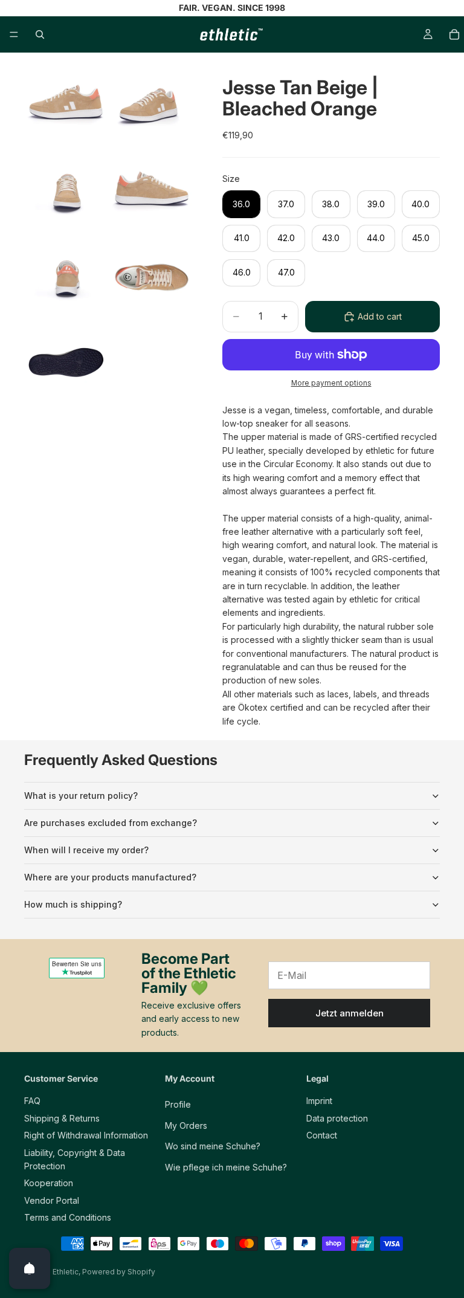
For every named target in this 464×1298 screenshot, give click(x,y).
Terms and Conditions (67, 1217)
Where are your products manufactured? (110, 877)
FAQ (32, 1101)
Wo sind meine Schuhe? (212, 1146)
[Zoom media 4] (151, 192)
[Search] (40, 34)
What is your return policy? (81, 795)
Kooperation (48, 1183)
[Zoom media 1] (66, 106)
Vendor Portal (51, 1200)
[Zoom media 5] (66, 278)
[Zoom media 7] (66, 363)
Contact (321, 1135)
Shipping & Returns (62, 1117)
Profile (178, 1104)
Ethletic (66, 1271)
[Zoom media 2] (151, 106)
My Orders (186, 1125)
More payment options (331, 383)
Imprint (319, 1101)
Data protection (337, 1117)
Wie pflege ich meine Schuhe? (226, 1166)
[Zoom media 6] (151, 278)
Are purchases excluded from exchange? (110, 823)
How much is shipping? (73, 904)
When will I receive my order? (86, 850)
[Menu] (14, 34)
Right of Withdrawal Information (86, 1135)
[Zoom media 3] (66, 192)
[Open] (29, 1268)
